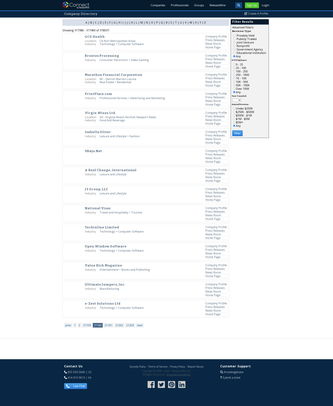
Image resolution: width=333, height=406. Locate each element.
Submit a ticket (231, 377)
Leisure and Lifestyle (113, 174)
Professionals (180, 5)
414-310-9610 (76, 377)
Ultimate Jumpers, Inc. (105, 284)
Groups (199, 5)
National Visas (98, 208)
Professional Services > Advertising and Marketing (132, 98)
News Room (213, 43)
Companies (158, 5)
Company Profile (216, 36)
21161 (108, 325)
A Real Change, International (110, 170)
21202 (119, 325)
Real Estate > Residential (115, 82)
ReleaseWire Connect (75, 5)
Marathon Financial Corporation (113, 75)
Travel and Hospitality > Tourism (121, 212)
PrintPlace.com (98, 94)
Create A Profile (258, 13)
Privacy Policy (177, 366)
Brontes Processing (102, 56)
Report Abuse (196, 366)
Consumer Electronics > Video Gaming (124, 60)
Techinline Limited (102, 227)
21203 (130, 325)
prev (68, 325)
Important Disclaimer (179, 374)
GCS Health (95, 37)
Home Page (212, 47)
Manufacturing (109, 289)
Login (265, 5)
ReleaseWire (218, 5)
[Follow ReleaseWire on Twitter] (161, 388)
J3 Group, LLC (96, 189)
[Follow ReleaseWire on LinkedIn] (182, 388)
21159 (87, 325)
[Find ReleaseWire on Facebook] (151, 388)
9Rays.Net (93, 151)
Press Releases (215, 40)
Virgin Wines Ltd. (100, 113)
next (140, 325)
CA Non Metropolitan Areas (118, 41)
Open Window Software (106, 246)
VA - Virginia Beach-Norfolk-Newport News (128, 117)
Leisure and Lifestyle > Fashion (120, 136)
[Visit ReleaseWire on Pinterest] (171, 388)
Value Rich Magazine (103, 265)
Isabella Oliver (98, 132)
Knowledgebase (234, 372)
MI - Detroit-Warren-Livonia (118, 79)
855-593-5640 (76, 372)
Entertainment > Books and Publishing (125, 270)
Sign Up (252, 5)
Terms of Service (158, 366)
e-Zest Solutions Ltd (103, 303)
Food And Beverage (112, 120)
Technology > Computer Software (122, 44)
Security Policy (138, 366)
